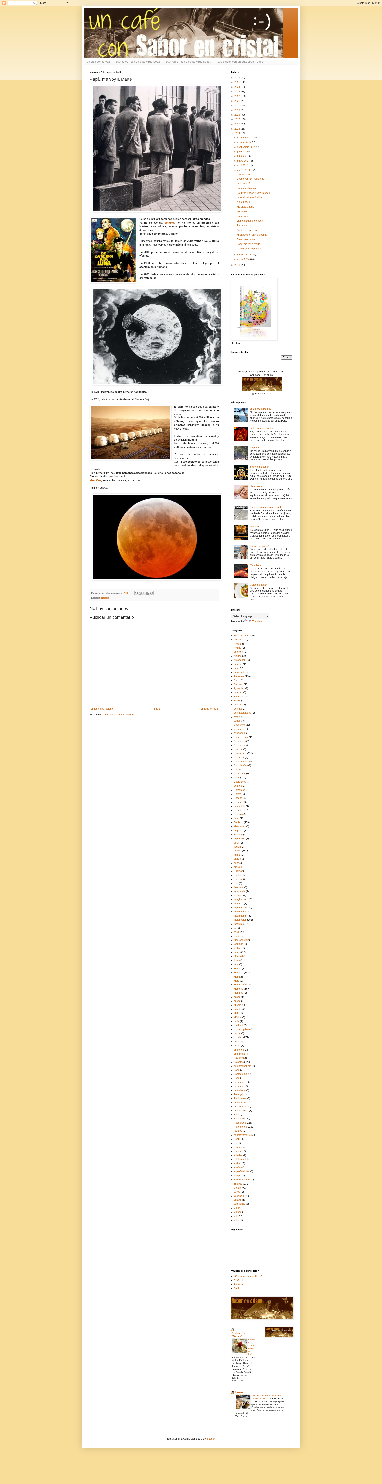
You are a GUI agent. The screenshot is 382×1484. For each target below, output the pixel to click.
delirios (238, 785)
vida (236, 1216)
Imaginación (240, 899)
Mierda (237, 1005)
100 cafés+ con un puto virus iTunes (240, 61)
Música (238, 1017)
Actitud (237, 647)
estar (236, 842)
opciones (239, 1049)
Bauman (238, 696)
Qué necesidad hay (260, 409)
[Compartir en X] (144, 593)
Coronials (239, 757)
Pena (237, 1078)
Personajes (240, 1082)
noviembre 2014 (246, 137)
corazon (238, 749)
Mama (237, 976)
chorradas (239, 733)
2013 (237, 265)
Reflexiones (240, 1126)
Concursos (240, 741)
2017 (237, 119)
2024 (237, 87)
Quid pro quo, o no (247, 230)
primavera (239, 1102)
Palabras (239, 1062)
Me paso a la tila (245, 206)
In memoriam (241, 911)
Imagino (254, 526)
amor (236, 668)
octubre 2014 (244, 142)
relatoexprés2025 (243, 1135)
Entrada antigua (209, 708)
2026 (237, 77)
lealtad (237, 948)
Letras (237, 952)
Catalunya (239, 724)
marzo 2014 (244, 170)
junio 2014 (243, 156)
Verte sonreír (243, 183)
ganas (237, 863)
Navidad (238, 1025)
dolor (236, 818)
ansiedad (239, 672)
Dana (237, 769)
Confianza (239, 745)
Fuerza (237, 850)
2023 (237, 91)
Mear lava (255, 565)
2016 (237, 124)
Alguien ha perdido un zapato (266, 507)
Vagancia (239, 1196)
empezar (238, 830)
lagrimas (238, 944)
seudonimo (240, 1147)
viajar (237, 1208)
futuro (237, 854)
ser (235, 1143)
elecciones (240, 826)
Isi (235, 928)
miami (237, 997)
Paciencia (242, 225)
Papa (237, 1070)
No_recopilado (242, 1029)
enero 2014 (243, 259)
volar (236, 1220)
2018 (237, 114)
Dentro (237, 794)
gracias (238, 867)
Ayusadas (239, 688)
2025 (237, 82)
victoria (238, 1212)
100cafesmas (241, 635)
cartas (237, 721)
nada (236, 1021)
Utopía (237, 1187)
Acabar (238, 643)
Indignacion (240, 919)
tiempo (237, 1175)
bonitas (238, 708)
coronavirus (240, 753)
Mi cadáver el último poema (252, 234)
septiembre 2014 (246, 147)
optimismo (239, 1053)
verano (237, 1200)
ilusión (237, 895)
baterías (238, 692)
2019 (237, 110)
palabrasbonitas (242, 1066)
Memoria (238, 988)
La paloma (256, 447)
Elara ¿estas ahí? (259, 546)
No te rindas (243, 202)
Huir (236, 883)
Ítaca (236, 936)
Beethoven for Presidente (250, 178)
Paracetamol (241, 1074)
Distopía (238, 814)
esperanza (239, 838)
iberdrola (239, 887)
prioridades (240, 1106)
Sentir (237, 1139)
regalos (238, 1130)
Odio (236, 1041)
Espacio (238, 834)
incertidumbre (241, 915)
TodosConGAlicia (243, 1179)
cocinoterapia (241, 737)
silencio (238, 1151)
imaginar (238, 903)
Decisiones (240, 781)
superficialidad (242, 1171)
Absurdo (238, 639)
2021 (237, 101)
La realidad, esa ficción (249, 197)
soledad (238, 1155)
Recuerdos (240, 1122)
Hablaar (238, 871)
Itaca (236, 932)
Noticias (105, 598)
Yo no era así (257, 486)
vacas (237, 1191)
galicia (237, 858)
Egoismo (238, 822)
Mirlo (236, 1013)
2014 (237, 133)
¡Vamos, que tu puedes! (249, 248)
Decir (237, 777)
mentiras (238, 992)
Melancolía (240, 984)
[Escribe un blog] (140, 593)
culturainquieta (242, 761)
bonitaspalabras (242, 712)
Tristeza (238, 1183)
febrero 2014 (244, 254)
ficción (237, 846)
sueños (238, 1167)
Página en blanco (246, 188)
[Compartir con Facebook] (148, 593)
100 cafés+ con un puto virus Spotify (188, 61)
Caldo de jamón (258, 584)
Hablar (237, 875)
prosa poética (241, 1110)
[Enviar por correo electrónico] (136, 593)
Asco (236, 680)
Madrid (237, 968)
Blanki (237, 700)
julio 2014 (242, 151)
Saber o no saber (259, 466)
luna (236, 964)
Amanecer (239, 660)
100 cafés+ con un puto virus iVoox (138, 61)
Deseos (238, 798)
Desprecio (239, 810)
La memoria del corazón (250, 220)
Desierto (238, 802)
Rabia (237, 1114)
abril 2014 (243, 165)
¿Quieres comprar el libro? (248, 1276)
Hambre (238, 879)
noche (237, 1033)
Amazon (238, 1284)
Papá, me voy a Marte (248, 244)
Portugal (238, 1094)
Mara (236, 980)
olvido (237, 1045)
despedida (239, 806)
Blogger (210, 1438)
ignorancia (239, 891)
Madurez (238, 972)
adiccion (238, 651)
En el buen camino (247, 239)
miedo (237, 1001)
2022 (237, 96)
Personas (239, 1086)
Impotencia (240, 907)
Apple (237, 1288)
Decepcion (240, 773)
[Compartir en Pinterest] (152, 593)
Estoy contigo (244, 174)
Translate (257, 621)
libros (237, 960)
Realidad (239, 1118)
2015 (237, 128)
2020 (237, 105)
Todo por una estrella (261, 428)
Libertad (238, 956)
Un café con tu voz (98, 61)
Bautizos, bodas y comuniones (253, 193)
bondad (238, 704)
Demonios (239, 790)
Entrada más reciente (102, 708)
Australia (238, 684)
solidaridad (240, 1159)
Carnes (239, 1392)
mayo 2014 (243, 160)
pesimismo (240, 1090)
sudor (237, 1163)
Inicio (157, 708)
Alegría (238, 656)
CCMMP (238, 729)
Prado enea (240, 1098)
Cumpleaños (241, 765)
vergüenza (239, 1203)
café (236, 717)
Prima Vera (243, 216)
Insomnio (242, 211)
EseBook (239, 1280)
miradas (238, 1009)
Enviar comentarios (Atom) (119, 714)
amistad (238, 664)
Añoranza (239, 676)
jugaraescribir (241, 940)
